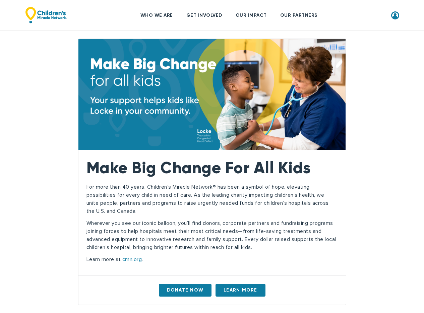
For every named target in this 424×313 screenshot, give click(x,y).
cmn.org (132, 259)
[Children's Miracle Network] (46, 15)
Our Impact (251, 15)
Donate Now (185, 290)
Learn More (240, 290)
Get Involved (204, 15)
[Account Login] (395, 14)
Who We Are (156, 15)
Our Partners (299, 15)
